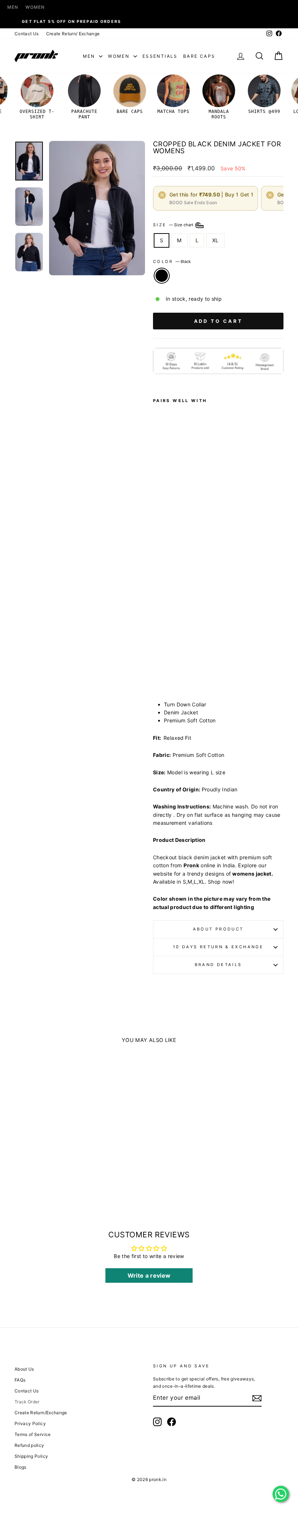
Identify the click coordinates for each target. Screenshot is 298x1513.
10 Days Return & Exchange (218, 946)
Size (173, 224)
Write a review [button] (149, 1275)
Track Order (27, 1401)
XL (215, 240)
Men (12, 7)
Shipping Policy (31, 1456)
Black (161, 275)
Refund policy (29, 1445)
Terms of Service (33, 1434)
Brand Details (218, 964)
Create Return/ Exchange (73, 33)
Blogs (21, 1467)
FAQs (20, 1380)
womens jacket (251, 874)
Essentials (160, 56)
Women (35, 7)
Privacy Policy (30, 1423)
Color (172, 261)
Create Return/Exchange (41, 1412)
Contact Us (27, 33)
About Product (218, 929)
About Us (24, 1369)
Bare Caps (199, 56)
